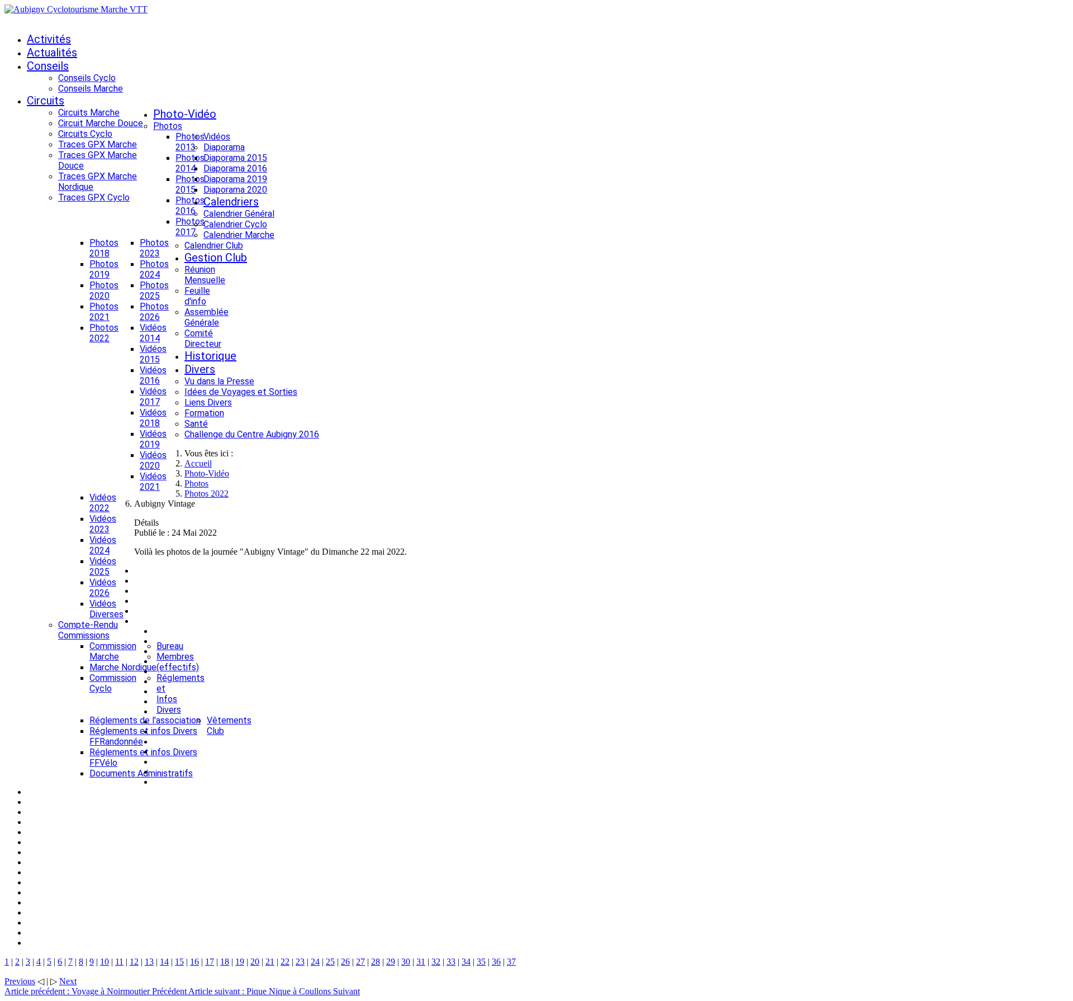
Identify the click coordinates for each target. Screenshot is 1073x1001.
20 (254, 961)
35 (481, 961)
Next (68, 981)
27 (360, 961)
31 (420, 961)
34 (466, 961)
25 (330, 961)
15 (179, 961)
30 (405, 961)
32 (435, 961)
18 (224, 961)
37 (511, 961)
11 (119, 961)
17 (209, 961)
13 (149, 961)
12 (134, 961)
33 (451, 961)
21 (269, 961)
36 (496, 961)
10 (104, 961)
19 (239, 961)
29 (390, 961)
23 (300, 961)
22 (285, 961)
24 (315, 961)
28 (375, 961)
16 (194, 961)
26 (345, 961)
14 (164, 961)
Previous (19, 981)
